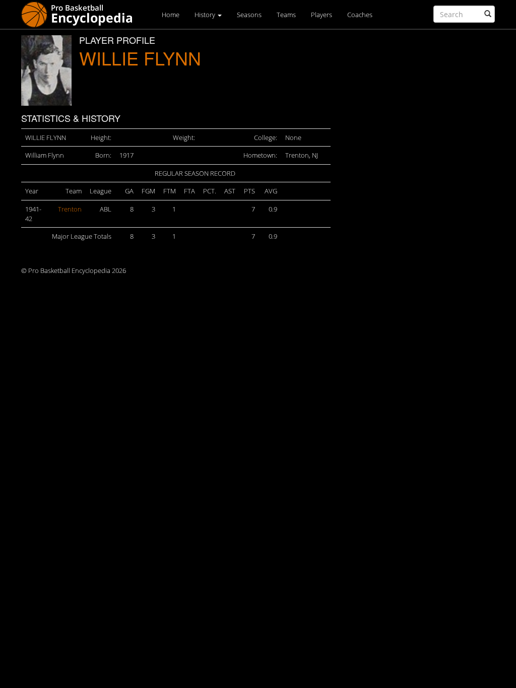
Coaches (359, 14)
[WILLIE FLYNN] (46, 70)
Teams (286, 14)
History (206, 14)
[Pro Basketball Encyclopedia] (81, 14)
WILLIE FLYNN (140, 58)
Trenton (70, 209)
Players (321, 14)
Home (170, 14)
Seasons (249, 14)
